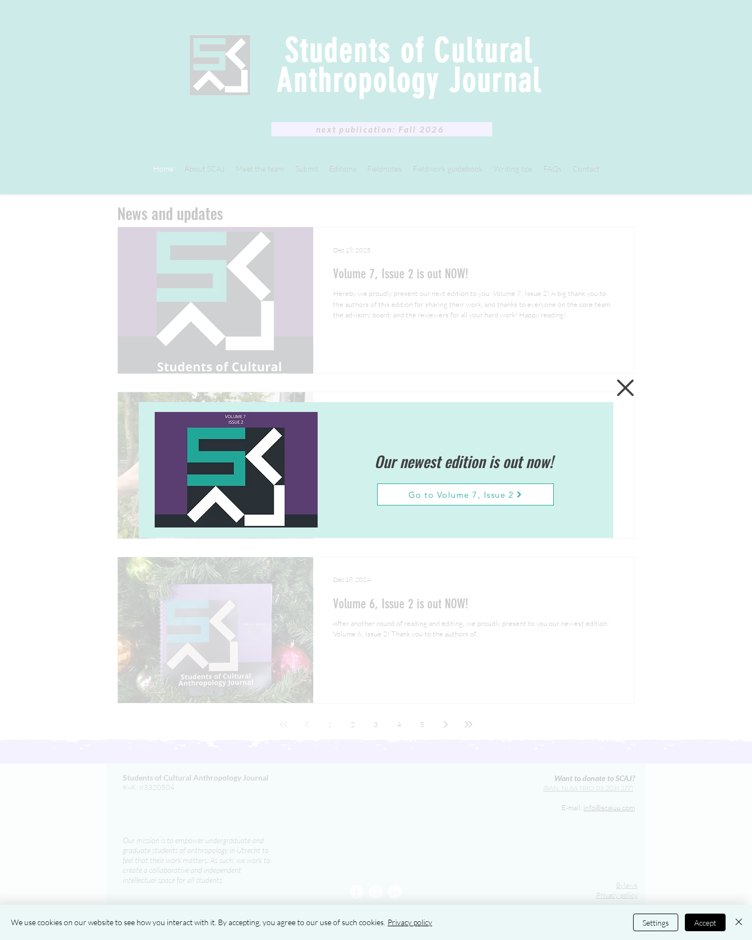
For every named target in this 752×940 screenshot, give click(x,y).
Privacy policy (410, 922)
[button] (625, 388)
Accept (705, 922)
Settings (655, 922)
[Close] (738, 922)
